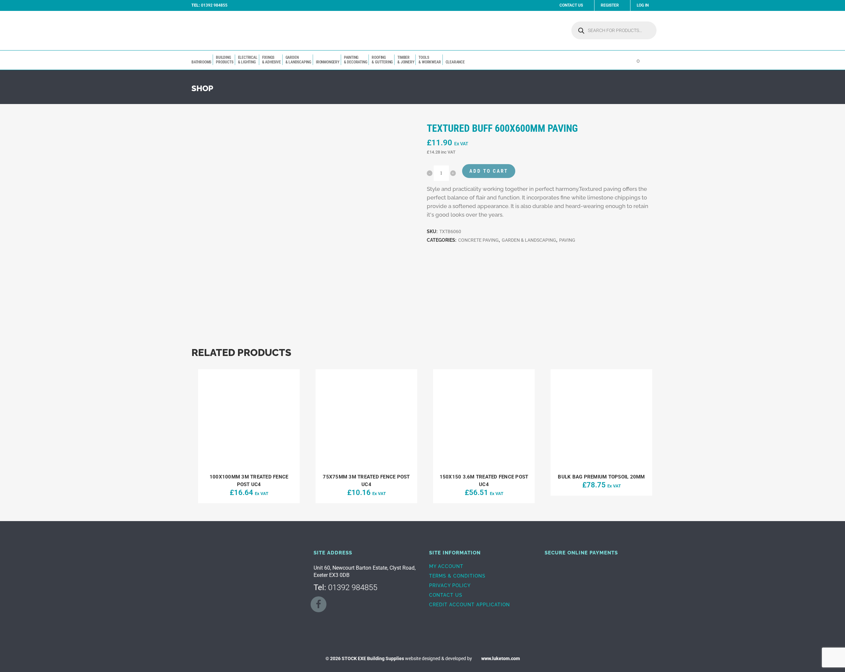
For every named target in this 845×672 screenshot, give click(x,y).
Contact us (445, 595)
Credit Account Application (469, 605)
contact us (571, 5)
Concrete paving (478, 240)
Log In (643, 5)
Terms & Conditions (457, 576)
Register (610, 5)
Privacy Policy (450, 585)
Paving (567, 240)
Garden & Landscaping (529, 240)
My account (446, 566)
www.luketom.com (500, 658)
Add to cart (488, 171)
